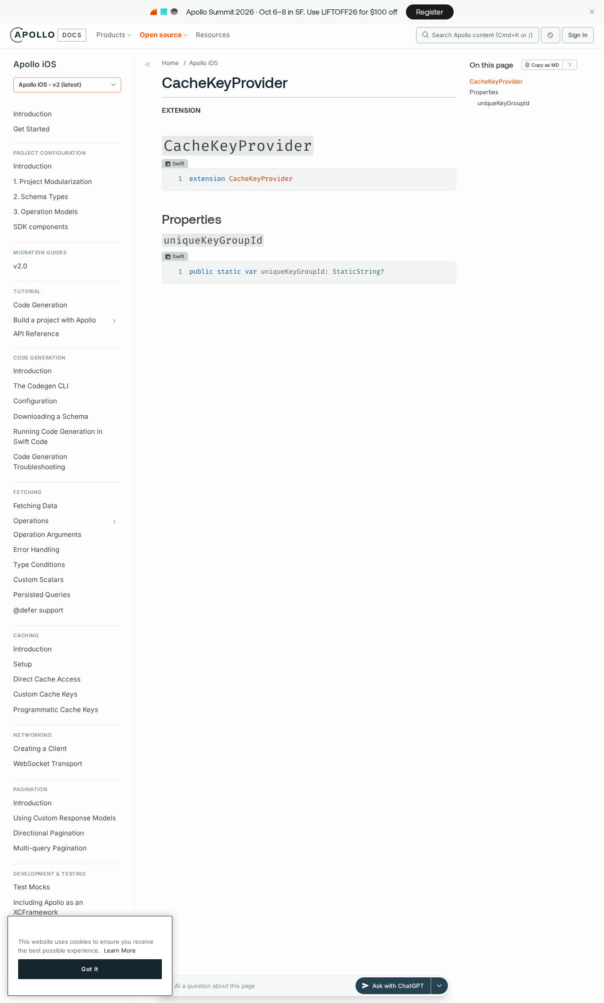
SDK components (40, 226)
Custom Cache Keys (45, 694)
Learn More (120, 950)
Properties (484, 92)
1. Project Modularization (52, 181)
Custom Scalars (38, 579)
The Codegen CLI (41, 386)
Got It (90, 968)
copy (443, 175)
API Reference (36, 333)
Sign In (578, 34)
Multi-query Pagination (50, 848)
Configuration (35, 401)
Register (429, 11)
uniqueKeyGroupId (503, 103)
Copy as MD (545, 65)
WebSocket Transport (47, 763)
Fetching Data (35, 506)
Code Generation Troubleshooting (40, 461)
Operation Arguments (47, 534)
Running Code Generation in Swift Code (58, 436)
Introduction (32, 114)
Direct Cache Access (46, 679)
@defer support (38, 610)
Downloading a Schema (50, 416)
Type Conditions (39, 564)
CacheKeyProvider (496, 81)
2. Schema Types (40, 196)
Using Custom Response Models (64, 818)
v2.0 (20, 266)
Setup (22, 664)
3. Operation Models (45, 211)
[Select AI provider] (439, 985)
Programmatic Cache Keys (55, 709)
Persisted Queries (41, 594)
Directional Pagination (48, 833)
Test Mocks (31, 887)
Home (170, 62)
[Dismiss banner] (592, 12)
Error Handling (36, 549)
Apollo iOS (203, 62)
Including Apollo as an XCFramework (48, 907)
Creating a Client (40, 748)
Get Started (31, 129)
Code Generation (40, 305)
